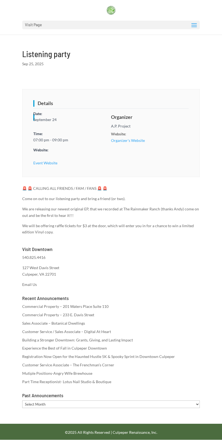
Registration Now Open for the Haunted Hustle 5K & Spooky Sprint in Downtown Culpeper (98, 356)
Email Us (29, 284)
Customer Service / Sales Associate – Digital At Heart (66, 331)
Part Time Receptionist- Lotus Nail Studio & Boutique (66, 381)
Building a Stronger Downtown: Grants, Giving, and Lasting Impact (77, 340)
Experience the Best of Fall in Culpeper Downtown (64, 348)
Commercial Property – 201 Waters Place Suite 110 (65, 306)
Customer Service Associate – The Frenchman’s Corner (68, 365)
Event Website (45, 163)
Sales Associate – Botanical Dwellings (53, 323)
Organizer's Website (128, 140)
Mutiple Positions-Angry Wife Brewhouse (57, 373)
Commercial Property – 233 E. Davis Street (58, 314)
